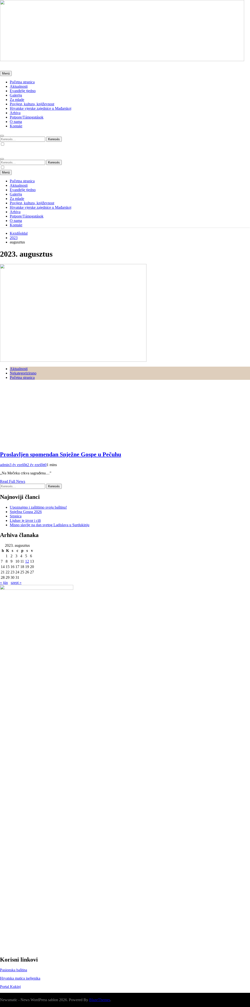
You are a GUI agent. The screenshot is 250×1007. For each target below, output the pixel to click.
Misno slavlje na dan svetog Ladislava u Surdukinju (49, 525)
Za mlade (17, 100)
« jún (4, 582)
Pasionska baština (13, 970)
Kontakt (16, 126)
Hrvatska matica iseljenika (20, 978)
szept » (16, 582)
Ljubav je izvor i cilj (25, 520)
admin (5, 465)
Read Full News (12, 481)
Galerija (16, 95)
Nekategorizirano (23, 373)
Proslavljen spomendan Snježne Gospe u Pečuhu (60, 454)
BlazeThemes (99, 1000)
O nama (16, 122)
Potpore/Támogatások (26, 117)
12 (27, 561)
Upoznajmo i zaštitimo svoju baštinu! (38, 507)
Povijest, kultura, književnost (32, 104)
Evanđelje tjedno (23, 91)
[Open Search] (2, 135)
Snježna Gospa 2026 (26, 512)
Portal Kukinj (10, 987)
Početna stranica (22, 82)
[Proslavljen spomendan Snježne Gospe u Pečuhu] (73, 360)
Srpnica (15, 516)
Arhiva (15, 113)
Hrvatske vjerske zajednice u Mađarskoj (40, 108)
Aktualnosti (19, 86)
